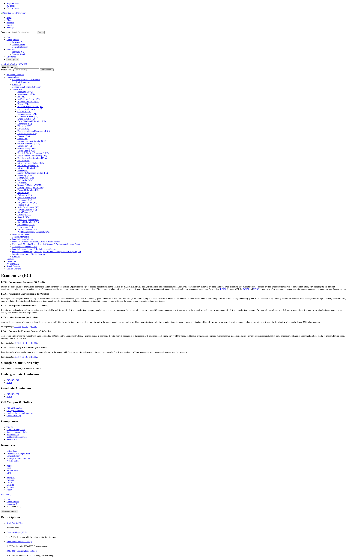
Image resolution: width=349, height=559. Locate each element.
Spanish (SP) (23, 217)
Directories (11, 57)
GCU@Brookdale (14, 408)
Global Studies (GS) (26, 151)
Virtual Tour (12, 451)
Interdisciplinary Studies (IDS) (30, 163)
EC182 (256, 289)
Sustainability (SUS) (26, 224)
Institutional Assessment (17, 437)
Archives (16, 256)
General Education (20, 47)
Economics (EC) (24, 124)
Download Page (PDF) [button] (16, 532)
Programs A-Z (18, 42)
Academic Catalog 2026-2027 (14, 64)
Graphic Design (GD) (26, 148)
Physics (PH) (23, 192)
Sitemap (10, 27)
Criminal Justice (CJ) (26, 119)
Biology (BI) (22, 104)
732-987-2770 (13, 394)
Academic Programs (20, 82)
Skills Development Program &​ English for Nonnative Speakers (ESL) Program (46, 251)
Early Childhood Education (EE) (31, 121)
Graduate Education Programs (19, 413)
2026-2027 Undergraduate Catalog (22, 551)
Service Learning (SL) (27, 210)
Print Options (13, 59)
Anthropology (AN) (26, 94)
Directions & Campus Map (18, 453)
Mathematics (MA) (25, 178)
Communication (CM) (27, 114)
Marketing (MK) (24, 175)
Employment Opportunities (18, 458)
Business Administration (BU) (30, 106)
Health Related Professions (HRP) (32, 156)
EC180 (223, 289)
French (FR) (22, 138)
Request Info (12, 470)
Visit (8, 468)
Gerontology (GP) (25, 146)
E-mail (9, 382)
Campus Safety (13, 456)
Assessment (12, 439)
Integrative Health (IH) (27, 168)
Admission (16, 84)
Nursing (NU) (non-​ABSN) (29, 185)
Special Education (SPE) (28, 222)
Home (9, 37)
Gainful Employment (16, 429)
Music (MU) (22, 183)
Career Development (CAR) (29, 109)
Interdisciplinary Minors (22, 239)
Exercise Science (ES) (27, 133)
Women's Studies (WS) (27, 229)
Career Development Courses (24, 246)
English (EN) (23, 128)
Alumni (10, 20)
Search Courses (13, 266)
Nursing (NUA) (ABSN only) (30, 187)
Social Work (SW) (25, 212)
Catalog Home (13, 8)
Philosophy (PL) (24, 195)
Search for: (5, 32)
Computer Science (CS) (27, 116)
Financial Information (21, 234)
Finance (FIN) (23, 136)
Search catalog (7, 70)
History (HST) (23, 160)
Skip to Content (13, 3)
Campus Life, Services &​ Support (26, 87)
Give (9, 473)
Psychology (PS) (24, 200)
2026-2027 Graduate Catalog (19, 541)
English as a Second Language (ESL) (33, 131)
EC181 (246, 289)
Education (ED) (24, 126)
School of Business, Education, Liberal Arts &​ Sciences (36, 242)
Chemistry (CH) (24, 111)
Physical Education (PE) (27, 190)
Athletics (10, 22)
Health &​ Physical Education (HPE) (33, 153)
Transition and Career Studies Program (28, 254)
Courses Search (18, 44)
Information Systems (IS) (28, 165)
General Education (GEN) (28, 143)
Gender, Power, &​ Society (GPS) (31, 141)
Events (9, 25)
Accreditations (13, 434)
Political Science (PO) (26, 197)
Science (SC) (23, 205)
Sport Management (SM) (28, 219)
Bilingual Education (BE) (28, 101)
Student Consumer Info (17, 432)
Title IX (10, 427)
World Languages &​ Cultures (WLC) (33, 232)
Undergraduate (13, 39)
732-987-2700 (13, 380)
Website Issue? (13, 461)
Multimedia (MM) (25, 180)
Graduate (10, 49)
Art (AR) (21, 97)
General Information (20, 237)
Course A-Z (12, 504)
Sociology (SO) (24, 214)
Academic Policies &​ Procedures (26, 79)
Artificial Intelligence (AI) (28, 99)
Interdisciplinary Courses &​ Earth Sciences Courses (34, 249)
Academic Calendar (15, 74)
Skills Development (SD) (28, 207)
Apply (9, 17)
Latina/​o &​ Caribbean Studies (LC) (32, 173)
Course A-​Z (17, 89)
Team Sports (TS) (25, 227)
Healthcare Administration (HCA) (32, 158)
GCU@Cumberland (15, 410)
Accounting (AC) (25, 92)
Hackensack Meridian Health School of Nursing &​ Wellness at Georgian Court (46, 244)
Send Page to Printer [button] (15, 523)
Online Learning (14, 415)
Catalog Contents (14, 269)
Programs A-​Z (13, 264)
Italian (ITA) (22, 170)
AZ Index (11, 6)
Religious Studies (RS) (27, 202)
